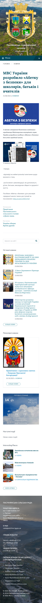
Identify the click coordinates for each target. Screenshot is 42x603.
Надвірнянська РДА (12, 581)
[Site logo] (21, 41)
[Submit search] (36, 241)
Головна (6, 64)
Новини (17, 64)
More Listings (10, 488)
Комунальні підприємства (27, 480)
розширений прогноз (21, 420)
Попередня (7, 207)
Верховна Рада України (13, 565)
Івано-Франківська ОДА (14, 574)
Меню (7, 58)
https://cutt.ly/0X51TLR (21, 199)
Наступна (6, 221)
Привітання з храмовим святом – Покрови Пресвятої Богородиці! (20, 373)
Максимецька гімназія (24, 462)
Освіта (18, 455)
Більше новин (10, 324)
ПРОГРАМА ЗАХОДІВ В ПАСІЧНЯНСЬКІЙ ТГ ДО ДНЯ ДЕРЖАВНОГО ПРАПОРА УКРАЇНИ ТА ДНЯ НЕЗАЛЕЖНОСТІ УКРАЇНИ (27, 259)
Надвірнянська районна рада (16, 584)
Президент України (12, 568)
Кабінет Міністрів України (14, 571)
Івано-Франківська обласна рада (17, 578)
